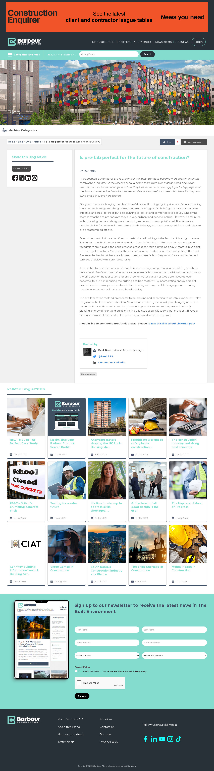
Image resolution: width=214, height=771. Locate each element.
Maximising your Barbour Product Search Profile (62, 443)
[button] (19, 130)
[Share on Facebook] (15, 178)
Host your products (71, 734)
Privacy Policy (82, 667)
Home (11, 142)
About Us (182, 41)
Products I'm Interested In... (61, 54)
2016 (28, 142)
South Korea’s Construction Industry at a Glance (106, 570)
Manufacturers (102, 41)
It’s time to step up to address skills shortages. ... (106, 507)
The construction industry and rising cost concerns (185, 443)
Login (198, 41)
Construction (88, 374)
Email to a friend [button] (21, 168)
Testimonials (66, 742)
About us (106, 719)
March (37, 142)
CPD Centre (142, 41)
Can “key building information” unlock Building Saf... (24, 570)
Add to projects (195, 142)
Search (147, 54)
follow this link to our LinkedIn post (171, 323)
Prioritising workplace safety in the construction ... (147, 443)
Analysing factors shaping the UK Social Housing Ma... (106, 443)
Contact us (107, 727)
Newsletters (163, 41)
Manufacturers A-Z (70, 719)
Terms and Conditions (118, 671)
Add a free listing (69, 727)
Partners (106, 734)
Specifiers (123, 41)
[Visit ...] (26, 416)
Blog (20, 142)
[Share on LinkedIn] (28, 178)
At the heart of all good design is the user (145, 507)
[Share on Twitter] (22, 178)
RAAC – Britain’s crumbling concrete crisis (24, 507)
